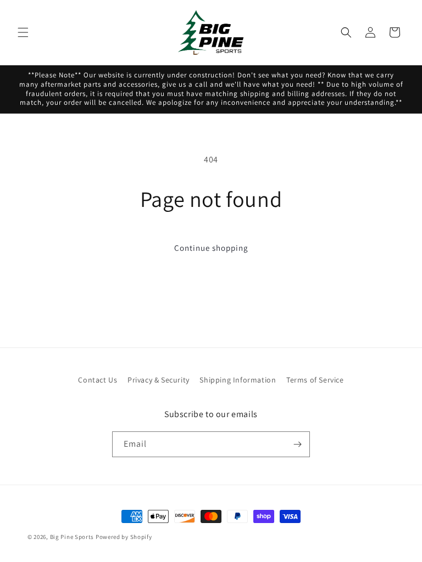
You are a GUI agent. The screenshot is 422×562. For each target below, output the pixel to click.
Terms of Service (315, 380)
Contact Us (97, 380)
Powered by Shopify (124, 537)
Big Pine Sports (73, 537)
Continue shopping (211, 248)
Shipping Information (237, 380)
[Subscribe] (297, 444)
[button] (23, 32)
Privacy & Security (158, 380)
